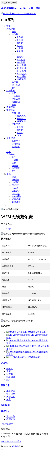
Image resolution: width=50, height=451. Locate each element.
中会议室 (16, 99)
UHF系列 (21, 68)
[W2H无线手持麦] (15, 357)
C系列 (20, 40)
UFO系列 (21, 71)
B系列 (20, 37)
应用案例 (10, 107)
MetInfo (15, 446)
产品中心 (10, 29)
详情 (8, 229)
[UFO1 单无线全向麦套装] (19, 346)
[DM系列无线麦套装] (16, 332)
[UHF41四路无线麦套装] (18, 340)
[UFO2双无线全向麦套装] (19, 352)
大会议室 (16, 102)
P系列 (20, 45)
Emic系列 (21, 65)
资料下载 (16, 113)
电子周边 (16, 85)
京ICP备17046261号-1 (11, 441)
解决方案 (10, 90)
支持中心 (10, 110)
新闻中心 (16, 141)
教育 (14, 104)
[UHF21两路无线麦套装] (18, 335)
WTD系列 (21, 76)
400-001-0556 (7, 424)
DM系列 (21, 62)
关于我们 (10, 138)
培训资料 (21, 118)
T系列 (20, 48)
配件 (14, 88)
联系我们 (16, 146)
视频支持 (16, 124)
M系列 (20, 43)
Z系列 (20, 51)
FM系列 (20, 57)
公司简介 (16, 144)
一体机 (15, 34)
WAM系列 (22, 74)
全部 (14, 31)
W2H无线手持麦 (32, 357)
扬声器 (15, 82)
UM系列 (21, 60)
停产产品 (21, 116)
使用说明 (21, 121)
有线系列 (21, 79)
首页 (8, 26)
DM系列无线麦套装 (36, 332)
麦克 (14, 54)
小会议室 (16, 96)
